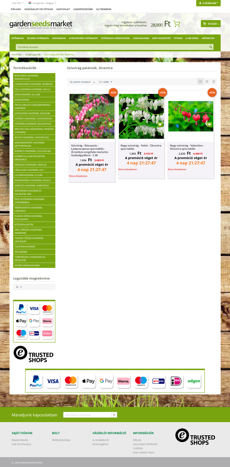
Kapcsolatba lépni (144, 452)
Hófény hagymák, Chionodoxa (33, 118)
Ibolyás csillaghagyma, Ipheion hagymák (34, 130)
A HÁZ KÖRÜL (192, 38)
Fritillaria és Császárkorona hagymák (32, 106)
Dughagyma (22, 99)
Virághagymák (141, 38)
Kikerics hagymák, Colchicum (33, 151)
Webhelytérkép (61, 440)
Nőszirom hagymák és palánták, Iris (28, 192)
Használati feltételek (38, 9)
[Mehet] (114, 414)
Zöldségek (21, 251)
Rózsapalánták (24, 224)
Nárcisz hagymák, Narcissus (32, 185)
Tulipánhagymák (25, 246)
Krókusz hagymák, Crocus (31, 164)
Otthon (178, 38)
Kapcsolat (63, 9)
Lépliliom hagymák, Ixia (29, 169)
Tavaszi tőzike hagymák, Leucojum (29, 239)
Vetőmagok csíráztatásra (115, 38)
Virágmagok (59, 38)
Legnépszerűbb (83, 9)
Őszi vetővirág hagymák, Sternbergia (30, 201)
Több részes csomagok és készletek (30, 258)
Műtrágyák (208, 38)
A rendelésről (101, 440)
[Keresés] (211, 47)
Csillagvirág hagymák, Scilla (32, 89)
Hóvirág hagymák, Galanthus (33, 123)
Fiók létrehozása (21, 444)
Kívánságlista (100, 444)
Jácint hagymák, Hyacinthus (32, 137)
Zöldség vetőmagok (38, 38)
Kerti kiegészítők (161, 38)
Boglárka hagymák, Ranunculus (27, 77)
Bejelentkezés (20, 440)
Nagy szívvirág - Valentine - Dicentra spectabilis (187, 147)
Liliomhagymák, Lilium (28, 175)
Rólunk (16, 9)
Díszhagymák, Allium (27, 94)
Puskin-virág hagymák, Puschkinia (28, 217)
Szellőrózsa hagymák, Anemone (28, 231)
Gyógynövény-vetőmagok (83, 38)
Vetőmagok (17, 38)
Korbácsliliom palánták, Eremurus (30, 158)
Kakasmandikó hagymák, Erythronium (30, 144)
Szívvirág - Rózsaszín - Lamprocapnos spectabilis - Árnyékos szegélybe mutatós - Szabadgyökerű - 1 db (90, 150)
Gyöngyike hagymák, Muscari (32, 113)
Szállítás (138, 448)
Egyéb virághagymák (27, 265)
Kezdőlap (17, 54)
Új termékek (103, 9)
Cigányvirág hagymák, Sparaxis (34, 84)
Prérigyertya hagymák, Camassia (29, 209)
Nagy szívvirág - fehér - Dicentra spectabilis (141, 147)
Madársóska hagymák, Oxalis (32, 180)
